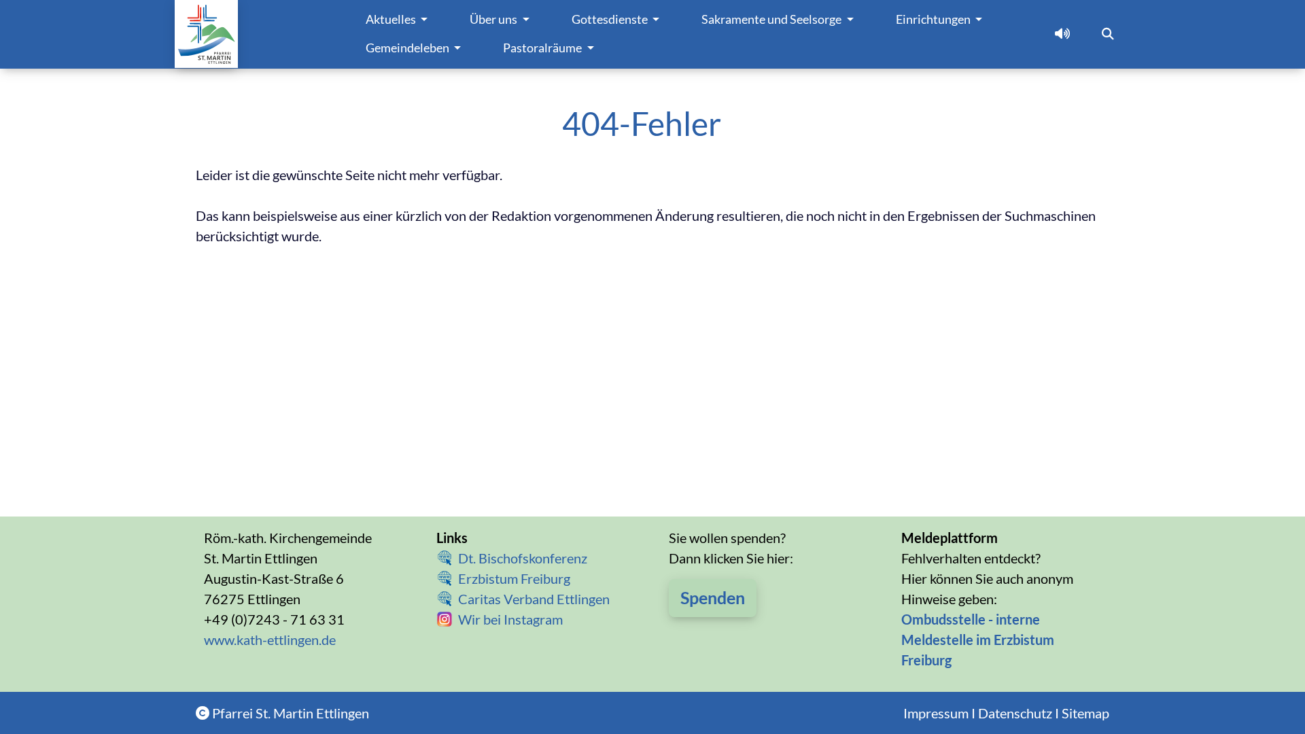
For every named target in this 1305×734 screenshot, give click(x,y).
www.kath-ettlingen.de (270, 639)
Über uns (494, 19)
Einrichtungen (934, 19)
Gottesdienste (611, 19)
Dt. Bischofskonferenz (522, 558)
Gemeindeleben (408, 48)
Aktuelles (392, 19)
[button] (1062, 34)
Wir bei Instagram (510, 619)
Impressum (936, 713)
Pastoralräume (543, 48)
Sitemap (1085, 713)
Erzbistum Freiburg (514, 578)
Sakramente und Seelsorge (772, 19)
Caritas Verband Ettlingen (534, 599)
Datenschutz (1015, 713)
